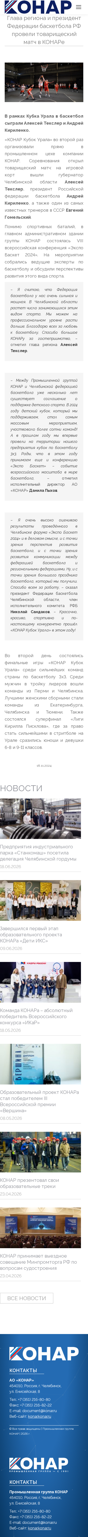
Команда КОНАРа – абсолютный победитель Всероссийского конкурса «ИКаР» (36, 1016)
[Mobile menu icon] (78, 7)
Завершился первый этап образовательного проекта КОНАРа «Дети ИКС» (31, 935)
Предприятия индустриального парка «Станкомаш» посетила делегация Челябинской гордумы (38, 853)
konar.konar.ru (39, 1416)
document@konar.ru (39, 1411)
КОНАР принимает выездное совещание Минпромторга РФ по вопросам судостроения (38, 1262)
